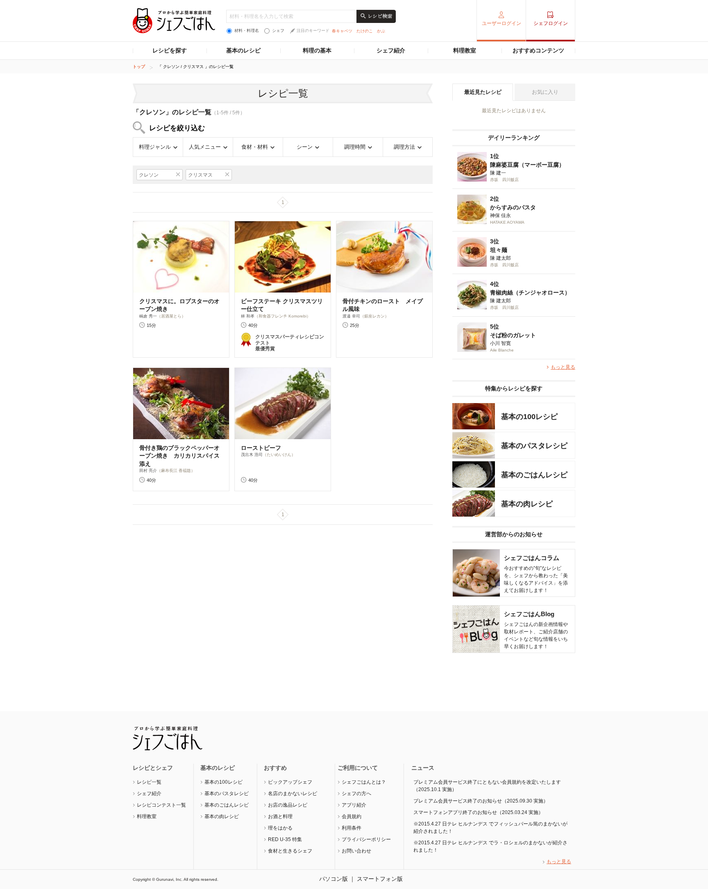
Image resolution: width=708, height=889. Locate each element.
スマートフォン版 (380, 878)
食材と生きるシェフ (290, 851)
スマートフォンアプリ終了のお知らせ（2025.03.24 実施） (478, 812)
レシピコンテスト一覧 (161, 805)
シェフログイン (550, 23)
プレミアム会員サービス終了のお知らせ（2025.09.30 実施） (480, 801)
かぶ (381, 31)
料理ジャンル (155, 147)
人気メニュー (205, 147)
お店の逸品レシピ (287, 805)
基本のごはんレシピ (226, 805)
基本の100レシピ (223, 782)
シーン (305, 147)
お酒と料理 (280, 816)
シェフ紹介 (391, 50)
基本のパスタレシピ (226, 793)
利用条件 (351, 828)
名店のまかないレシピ (292, 793)
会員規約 (351, 816)
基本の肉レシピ (221, 816)
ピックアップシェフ (290, 782)
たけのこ (364, 31)
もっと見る (563, 367)
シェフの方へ (356, 793)
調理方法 (404, 147)
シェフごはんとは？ (364, 782)
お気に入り (545, 92)
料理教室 (464, 50)
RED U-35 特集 (285, 839)
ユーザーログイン (501, 23)
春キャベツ (342, 31)
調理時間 (354, 147)
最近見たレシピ (483, 92)
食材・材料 (254, 147)
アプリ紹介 (354, 805)
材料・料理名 (246, 30)
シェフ (278, 30)
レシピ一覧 (149, 782)
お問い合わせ (356, 851)
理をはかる (280, 828)
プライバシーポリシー (366, 839)
